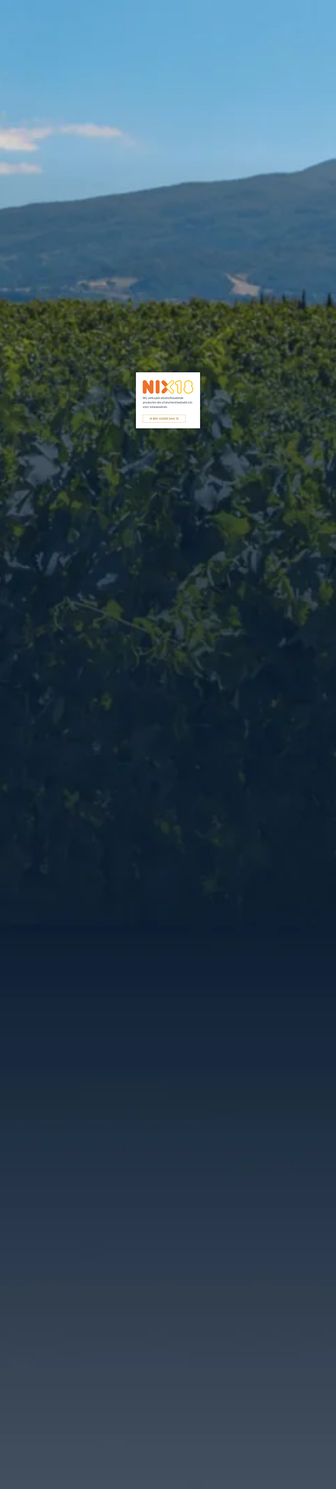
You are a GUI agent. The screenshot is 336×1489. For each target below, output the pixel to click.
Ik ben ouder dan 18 (164, 419)
